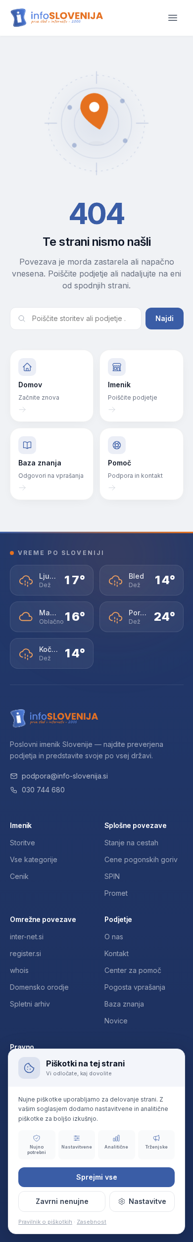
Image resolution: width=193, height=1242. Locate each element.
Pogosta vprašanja (134, 987)
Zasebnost (91, 1221)
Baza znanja (124, 1004)
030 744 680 (43, 789)
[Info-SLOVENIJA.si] (57, 18)
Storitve (22, 842)
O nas (113, 936)
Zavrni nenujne (62, 1201)
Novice (116, 1020)
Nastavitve (147, 1201)
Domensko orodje (39, 987)
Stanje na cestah (131, 842)
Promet (116, 893)
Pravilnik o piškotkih (45, 1221)
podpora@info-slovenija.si (65, 776)
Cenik (19, 876)
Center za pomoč (132, 970)
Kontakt (116, 953)
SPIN (112, 876)
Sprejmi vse (96, 1177)
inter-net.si (27, 936)
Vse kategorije (33, 859)
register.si (25, 953)
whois (19, 970)
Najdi (164, 318)
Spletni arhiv (30, 1004)
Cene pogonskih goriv (141, 859)
